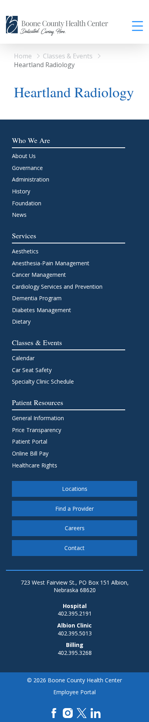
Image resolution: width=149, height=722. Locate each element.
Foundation (26, 203)
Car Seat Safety (32, 370)
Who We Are (31, 140)
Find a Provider (74, 508)
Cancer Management (39, 274)
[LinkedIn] (96, 712)
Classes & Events (68, 56)
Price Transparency (36, 430)
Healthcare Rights (34, 465)
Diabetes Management (41, 310)
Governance (27, 168)
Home (23, 56)
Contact (74, 548)
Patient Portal (29, 441)
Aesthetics (25, 251)
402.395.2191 (75, 613)
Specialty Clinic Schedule (43, 381)
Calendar (23, 358)
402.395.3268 (75, 652)
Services (24, 235)
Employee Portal (74, 692)
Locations (74, 488)
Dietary (21, 321)
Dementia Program (37, 298)
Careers (75, 528)
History (21, 191)
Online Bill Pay (30, 453)
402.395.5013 (75, 633)
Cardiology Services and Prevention (57, 286)
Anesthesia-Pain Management (50, 263)
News (19, 214)
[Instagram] (68, 712)
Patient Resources (37, 402)
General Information (38, 418)
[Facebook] (54, 712)
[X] (82, 712)
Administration (30, 179)
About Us (24, 156)
